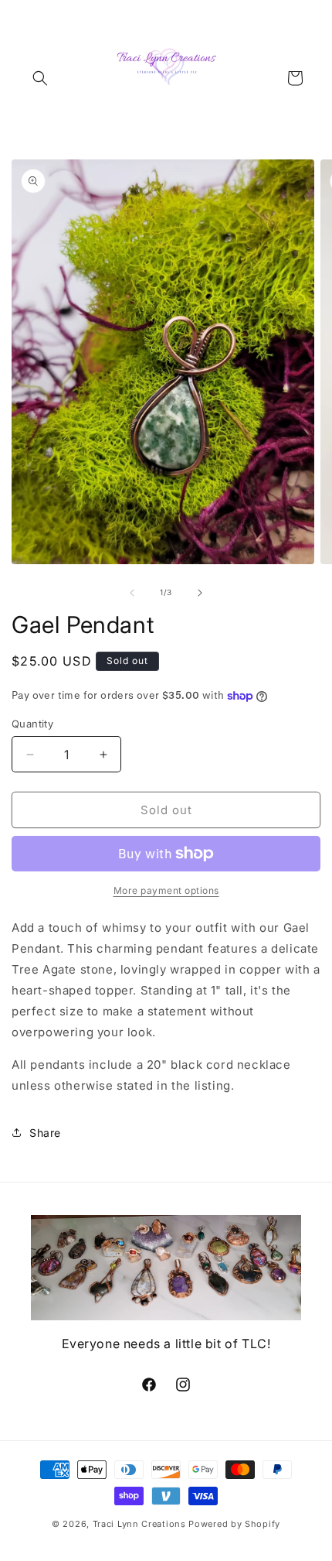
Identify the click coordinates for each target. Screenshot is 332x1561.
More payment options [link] (166, 890)
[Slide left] (132, 593)
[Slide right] (200, 593)
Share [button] (45, 1132)
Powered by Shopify (234, 1523)
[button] (40, 78)
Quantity (32, 723)
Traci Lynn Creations (141, 1523)
